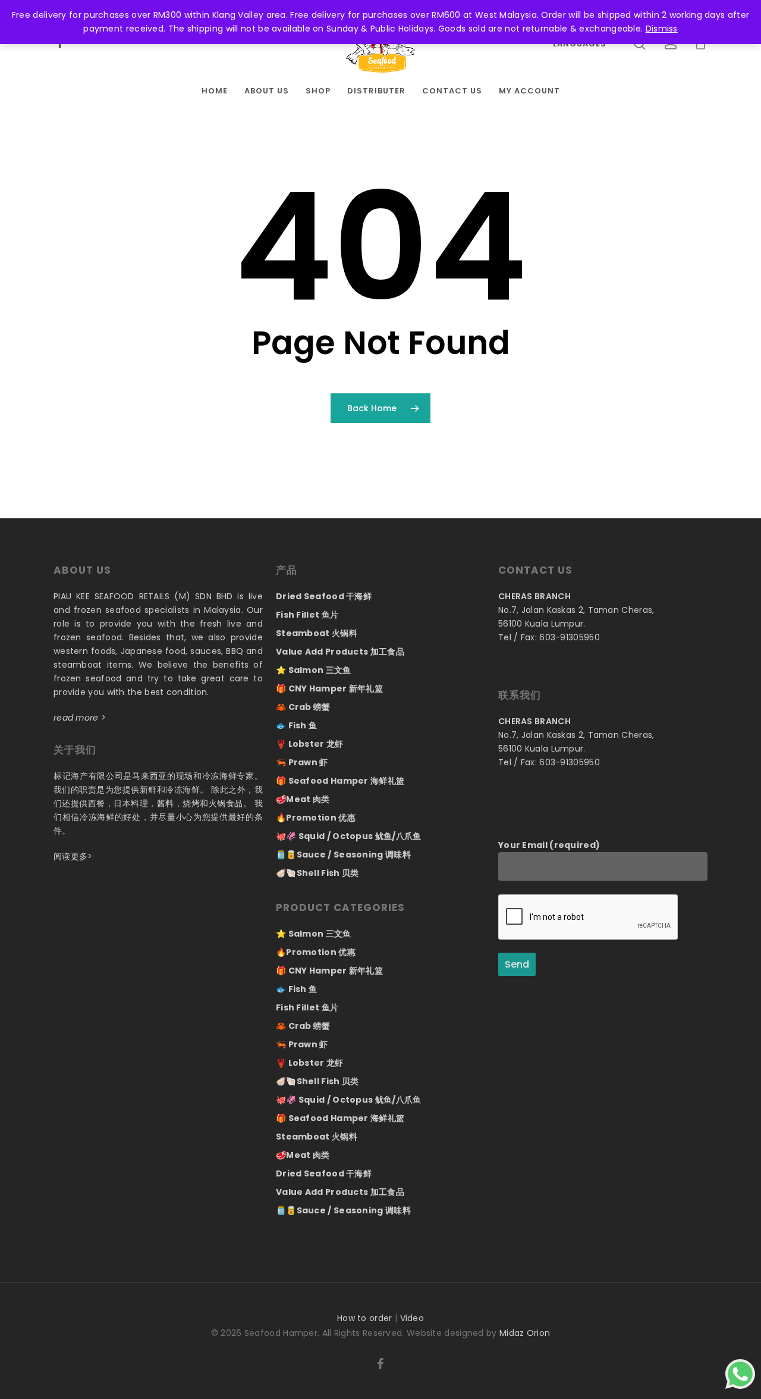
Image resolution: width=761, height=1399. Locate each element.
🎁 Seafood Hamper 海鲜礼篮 (340, 781)
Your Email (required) (549, 845)
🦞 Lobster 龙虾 (310, 744)
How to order (364, 1318)
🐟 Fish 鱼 (296, 725)
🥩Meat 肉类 (302, 799)
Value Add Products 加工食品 (340, 652)
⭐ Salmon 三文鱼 (313, 670)
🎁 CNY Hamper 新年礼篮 (329, 688)
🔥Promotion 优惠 (316, 818)
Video (412, 1318)
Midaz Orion (524, 1333)
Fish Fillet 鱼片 (307, 615)
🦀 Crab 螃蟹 (303, 707)
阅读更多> (73, 856)
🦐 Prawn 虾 (302, 762)
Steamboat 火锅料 (316, 633)
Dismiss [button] (662, 29)
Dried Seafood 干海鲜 (324, 596)
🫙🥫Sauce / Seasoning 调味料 (343, 854)
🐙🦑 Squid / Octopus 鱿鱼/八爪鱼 (349, 836)
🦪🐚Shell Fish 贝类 (317, 873)
